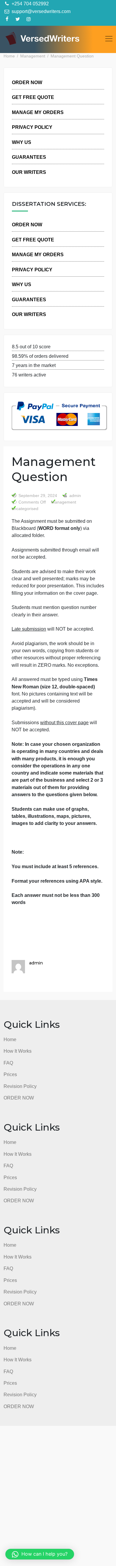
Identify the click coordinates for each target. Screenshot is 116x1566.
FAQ (8, 1062)
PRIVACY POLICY (32, 127)
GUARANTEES (29, 157)
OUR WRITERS (29, 172)
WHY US (21, 142)
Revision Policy (20, 1086)
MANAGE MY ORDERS (38, 112)
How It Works (18, 1051)
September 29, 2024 (37, 495)
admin (74, 495)
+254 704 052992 (29, 3)
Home (10, 1039)
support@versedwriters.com (40, 11)
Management (63, 502)
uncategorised (25, 508)
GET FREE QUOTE (33, 97)
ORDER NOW (27, 82)
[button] (39, 1554)
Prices (10, 1074)
